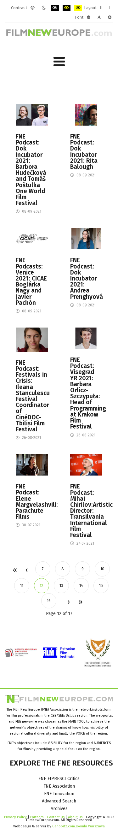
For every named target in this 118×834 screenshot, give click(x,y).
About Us (75, 817)
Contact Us (56, 817)
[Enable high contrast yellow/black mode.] (78, 8)
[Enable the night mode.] (44, 8)
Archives (59, 808)
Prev (26, 570)
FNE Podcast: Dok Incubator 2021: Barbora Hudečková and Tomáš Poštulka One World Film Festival (31, 169)
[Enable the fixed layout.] (101, 8)
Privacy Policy (15, 817)
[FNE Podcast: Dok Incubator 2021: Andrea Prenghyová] (86, 238)
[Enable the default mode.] (33, 8)
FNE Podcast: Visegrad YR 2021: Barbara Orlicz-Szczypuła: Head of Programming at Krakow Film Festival (86, 393)
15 (101, 585)
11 (21, 585)
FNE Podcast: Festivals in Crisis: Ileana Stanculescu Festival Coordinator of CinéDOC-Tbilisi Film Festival (32, 396)
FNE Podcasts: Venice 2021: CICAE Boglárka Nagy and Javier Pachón (31, 281)
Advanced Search (59, 801)
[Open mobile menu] (59, 61)
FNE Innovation (59, 793)
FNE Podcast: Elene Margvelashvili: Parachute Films (32, 501)
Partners (36, 817)
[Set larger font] (109, 17)
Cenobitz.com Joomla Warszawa (78, 826)
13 (61, 585)
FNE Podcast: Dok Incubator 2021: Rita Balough (84, 151)
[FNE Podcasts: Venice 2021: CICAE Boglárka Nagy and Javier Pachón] (32, 238)
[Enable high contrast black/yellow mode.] (66, 8)
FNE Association (59, 786)
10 (102, 568)
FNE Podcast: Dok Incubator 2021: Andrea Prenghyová (86, 278)
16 (49, 600)
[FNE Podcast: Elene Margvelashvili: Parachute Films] (32, 464)
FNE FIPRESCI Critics (59, 778)
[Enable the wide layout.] (110, 8)
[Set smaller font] (88, 17)
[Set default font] (99, 17)
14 (81, 585)
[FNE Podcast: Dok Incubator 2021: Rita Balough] (86, 114)
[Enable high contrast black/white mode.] (55, 8)
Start (14, 570)
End (80, 602)
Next (68, 602)
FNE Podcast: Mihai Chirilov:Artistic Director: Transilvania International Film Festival (86, 510)
